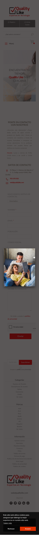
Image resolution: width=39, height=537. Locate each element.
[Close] (35, 248)
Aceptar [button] (28, 529)
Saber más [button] (7, 523)
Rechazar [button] (11, 529)
